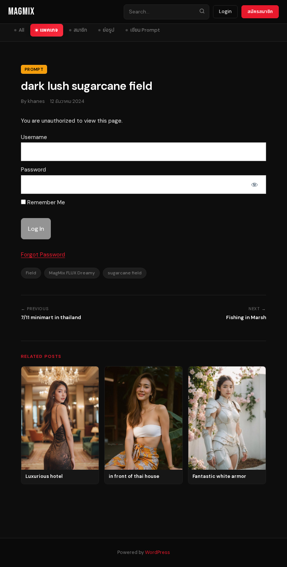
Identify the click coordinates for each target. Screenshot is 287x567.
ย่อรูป (108, 30)
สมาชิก (80, 30)
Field (31, 273)
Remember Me (45, 202)
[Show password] (254, 184)
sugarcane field (125, 273)
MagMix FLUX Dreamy (72, 273)
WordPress (157, 552)
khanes (36, 101)
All (21, 30)
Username (34, 137)
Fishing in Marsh (246, 317)
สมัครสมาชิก (260, 11)
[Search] (202, 12)
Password (33, 169)
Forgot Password (43, 254)
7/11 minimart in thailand (51, 317)
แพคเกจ (49, 30)
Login (225, 11)
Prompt (34, 69)
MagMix (21, 12)
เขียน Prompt (145, 30)
